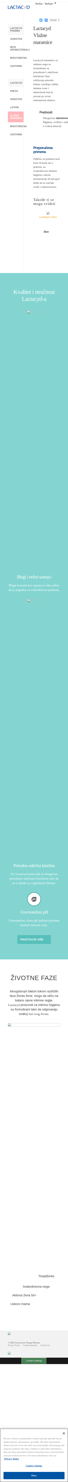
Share (53, 20)
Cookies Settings (34, 1361)
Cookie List (45, 1345)
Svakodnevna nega (36, 1286)
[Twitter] (41, 20)
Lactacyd (16, 83)
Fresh (14, 91)
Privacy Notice (14, 1345)
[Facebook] (46, 20)
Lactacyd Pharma (16, 29)
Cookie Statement (30, 1345)
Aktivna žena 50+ (24, 1295)
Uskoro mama (20, 1304)
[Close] (64, 1433)
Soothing (16, 66)
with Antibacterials (17, 48)
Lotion (14, 107)
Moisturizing (17, 58)
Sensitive (16, 39)
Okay (34, 1475)
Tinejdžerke (46, 1276)
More (46, 231)
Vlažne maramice (16, 116)
